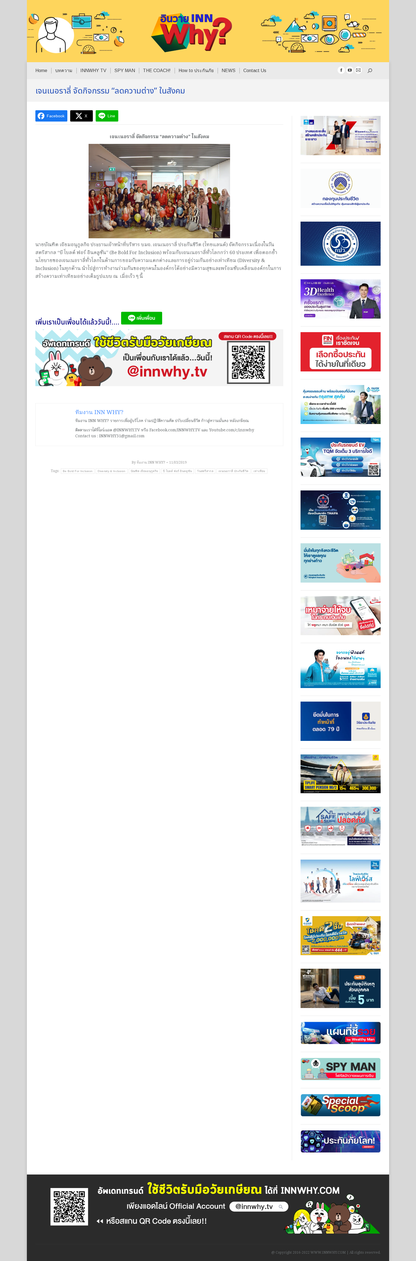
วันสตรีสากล (205, 471)
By (148, 462)
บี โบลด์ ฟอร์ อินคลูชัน (177, 471)
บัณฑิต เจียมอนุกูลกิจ (144, 471)
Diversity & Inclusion (111, 471)
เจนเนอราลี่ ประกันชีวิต (233, 471)
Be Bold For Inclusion (78, 471)
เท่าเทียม (259, 471)
